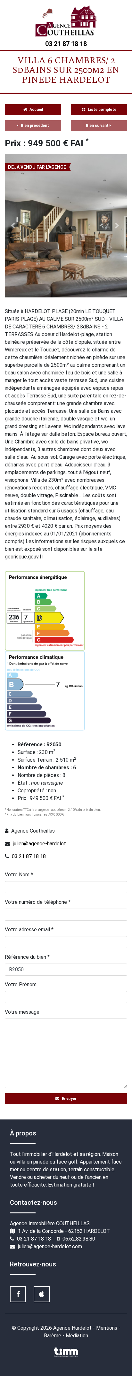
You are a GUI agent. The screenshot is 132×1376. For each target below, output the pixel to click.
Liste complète (101, 109)
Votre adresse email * (29, 929)
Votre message (22, 1012)
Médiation (77, 1336)
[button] (14, 225)
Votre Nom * (19, 875)
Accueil (36, 109)
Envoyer (69, 1098)
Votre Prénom (21, 984)
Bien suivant (98, 125)
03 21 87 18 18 (29, 856)
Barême (53, 1336)
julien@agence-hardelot (39, 844)
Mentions (107, 1328)
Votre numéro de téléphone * (37, 902)
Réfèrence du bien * (27, 957)
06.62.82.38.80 (78, 1239)
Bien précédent (34, 125)
